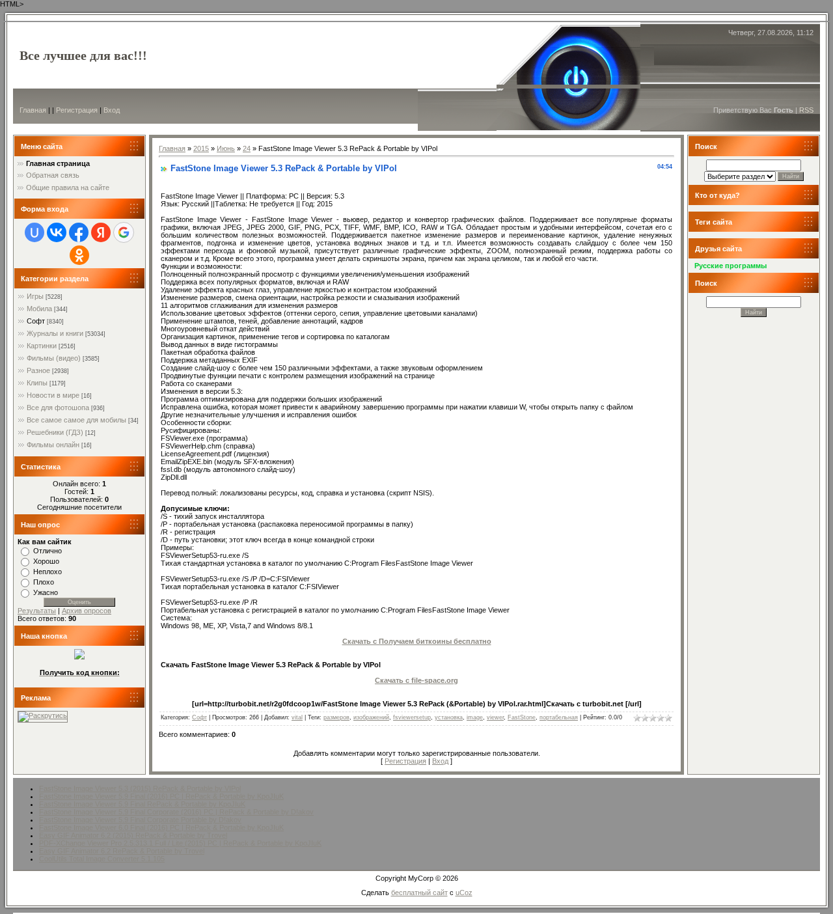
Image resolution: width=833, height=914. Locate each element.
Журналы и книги (55, 333)
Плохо (43, 582)
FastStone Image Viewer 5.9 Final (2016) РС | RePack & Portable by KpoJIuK (161, 796)
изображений (371, 717)
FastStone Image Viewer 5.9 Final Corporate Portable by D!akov (140, 820)
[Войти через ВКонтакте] (56, 232)
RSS (806, 110)
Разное (38, 370)
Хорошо (46, 561)
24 (247, 148)
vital (297, 717)
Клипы (37, 383)
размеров (336, 717)
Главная (33, 110)
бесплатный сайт (419, 892)
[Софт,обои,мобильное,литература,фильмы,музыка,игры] (79, 657)
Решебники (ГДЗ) (55, 432)
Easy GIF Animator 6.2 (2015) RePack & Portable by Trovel (133, 835)
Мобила (39, 308)
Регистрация (77, 110)
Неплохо (47, 571)
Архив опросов (86, 611)
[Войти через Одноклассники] (79, 255)
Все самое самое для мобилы (76, 420)
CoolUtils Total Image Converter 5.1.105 (102, 859)
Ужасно (45, 592)
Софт (36, 321)
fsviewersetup (412, 717)
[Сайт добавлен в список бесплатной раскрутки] (43, 715)
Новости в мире (53, 395)
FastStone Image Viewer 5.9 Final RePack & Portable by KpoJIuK (142, 804)
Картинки (42, 346)
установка (449, 717)
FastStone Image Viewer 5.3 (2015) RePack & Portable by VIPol (140, 788)
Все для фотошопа (58, 407)
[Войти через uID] (34, 232)
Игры (35, 296)
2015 (201, 148)
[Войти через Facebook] (79, 232)
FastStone (522, 717)
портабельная (558, 717)
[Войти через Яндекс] (101, 232)
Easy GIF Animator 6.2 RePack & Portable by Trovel (121, 851)
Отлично (47, 551)
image (475, 717)
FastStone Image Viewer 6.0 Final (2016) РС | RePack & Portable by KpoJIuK (161, 827)
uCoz (464, 892)
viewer (495, 717)
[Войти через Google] (123, 232)
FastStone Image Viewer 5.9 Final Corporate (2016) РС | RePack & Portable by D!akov (176, 812)
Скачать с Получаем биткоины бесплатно (416, 641)
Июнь (226, 148)
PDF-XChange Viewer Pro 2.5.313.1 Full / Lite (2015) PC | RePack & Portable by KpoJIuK (180, 843)
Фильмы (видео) (54, 358)
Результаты (37, 611)
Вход (111, 110)
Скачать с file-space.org (416, 680)
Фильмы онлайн (53, 445)
